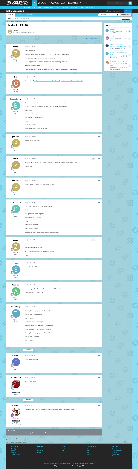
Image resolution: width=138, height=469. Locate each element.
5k (16, 113)
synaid (15, 263)
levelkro (112, 48)
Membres (39, 452)
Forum (38, 449)
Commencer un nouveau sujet (93, 39)
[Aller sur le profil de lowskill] (107, 30)
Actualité (42, 3)
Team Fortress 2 (90, 7)
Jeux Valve (64, 449)
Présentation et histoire (117, 449)
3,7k (16, 151)
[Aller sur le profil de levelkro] (107, 45)
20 (16, 61)
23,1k (16, 299)
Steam (39, 7)
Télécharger (72, 3)
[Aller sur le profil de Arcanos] (16, 291)
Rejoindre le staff (116, 454)
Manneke (112, 29)
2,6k (16, 321)
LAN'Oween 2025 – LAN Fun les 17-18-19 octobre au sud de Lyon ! (118, 64)
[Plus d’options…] (99, 47)
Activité (19, 14)
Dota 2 (58, 7)
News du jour (14, 449)
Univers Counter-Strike (28, 32)
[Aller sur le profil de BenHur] (16, 412)
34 (16, 370)
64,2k (16, 394)
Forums (9, 18)
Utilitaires (89, 454)
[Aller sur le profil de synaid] (16, 269)
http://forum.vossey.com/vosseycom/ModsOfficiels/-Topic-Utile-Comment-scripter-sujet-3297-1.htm (58, 81)
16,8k (16, 422)
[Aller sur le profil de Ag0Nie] (107, 38)
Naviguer (10, 14)
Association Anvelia (48, 463)
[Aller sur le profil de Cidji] (16, 83)
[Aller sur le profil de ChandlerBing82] (16, 384)
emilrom (15, 355)
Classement (29, 14)
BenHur (15, 405)
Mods (63, 450)
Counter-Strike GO (49, 7)
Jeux (63, 3)
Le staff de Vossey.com (117, 450)
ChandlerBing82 (15, 377)
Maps (88, 452)
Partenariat (114, 452)
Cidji (15, 77)
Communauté (54, 3)
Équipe (16, 18)
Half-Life (65, 7)
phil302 (15, 137)
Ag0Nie (111, 39)
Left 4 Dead (74, 7)
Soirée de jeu (40, 450)
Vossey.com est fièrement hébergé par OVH (75, 466)
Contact (114, 456)
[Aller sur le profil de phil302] (16, 143)
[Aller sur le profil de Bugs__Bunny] (16, 105)
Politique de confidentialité (59, 466)
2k (16, 277)
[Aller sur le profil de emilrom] (16, 362)
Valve (33, 7)
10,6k (16, 91)
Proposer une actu (15, 454)
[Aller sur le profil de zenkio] (10, 31)
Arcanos (15, 285)
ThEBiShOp (15, 307)
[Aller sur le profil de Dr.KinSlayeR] (107, 53)
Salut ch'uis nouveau (115, 37)
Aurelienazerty (113, 67)
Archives (13, 450)
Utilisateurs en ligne (25, 18)
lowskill (112, 31)
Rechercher (14, 452)
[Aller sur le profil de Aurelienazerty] (107, 62)
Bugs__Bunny (15, 99)
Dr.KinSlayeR (113, 56)
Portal (81, 7)
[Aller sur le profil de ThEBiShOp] (16, 313)
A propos (83, 3)
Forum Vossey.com (15, 11)
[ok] (130, 3)
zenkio (16, 30)
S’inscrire (128, 11)
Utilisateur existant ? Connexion (113, 11)
